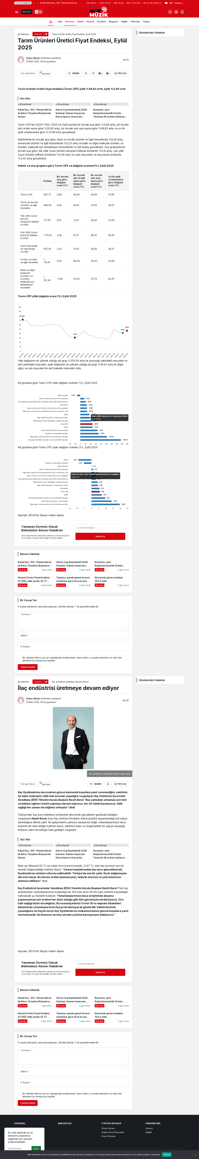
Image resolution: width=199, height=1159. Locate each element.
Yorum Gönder (27, 667)
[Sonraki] (37, 3)
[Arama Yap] (170, 11)
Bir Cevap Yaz (28, 600)
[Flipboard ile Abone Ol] (45, 73)
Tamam (167, 1154)
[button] (176, 11)
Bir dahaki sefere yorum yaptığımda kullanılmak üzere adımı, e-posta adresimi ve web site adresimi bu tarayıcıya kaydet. (72, 659)
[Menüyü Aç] (16, 11)
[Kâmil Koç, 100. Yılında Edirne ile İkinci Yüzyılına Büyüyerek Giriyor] (35, 111)
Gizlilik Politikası (15, 1148)
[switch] (38, 11)
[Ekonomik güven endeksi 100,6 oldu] (112, 580)
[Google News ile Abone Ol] (28, 73)
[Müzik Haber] (99, 12)
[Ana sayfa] (50, 21)
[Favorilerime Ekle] (86, 73)
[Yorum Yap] (93, 73)
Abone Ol (27, 12)
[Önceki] (34, 3)
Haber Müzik (33, 58)
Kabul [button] (36, 1149)
